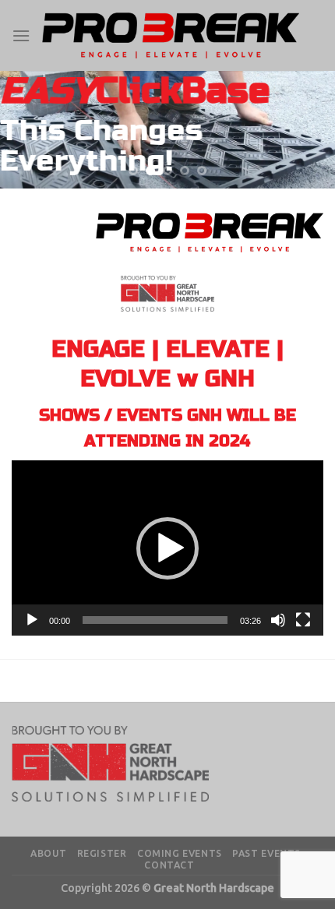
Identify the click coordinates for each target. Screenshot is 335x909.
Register (102, 853)
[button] (167, 548)
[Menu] (21, 35)
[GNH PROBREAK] (170, 35)
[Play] (32, 620)
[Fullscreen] (303, 620)
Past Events (266, 853)
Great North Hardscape (213, 888)
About (48, 853)
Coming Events (179, 853)
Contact (169, 865)
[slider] (155, 620)
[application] (167, 548)
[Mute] (278, 620)
